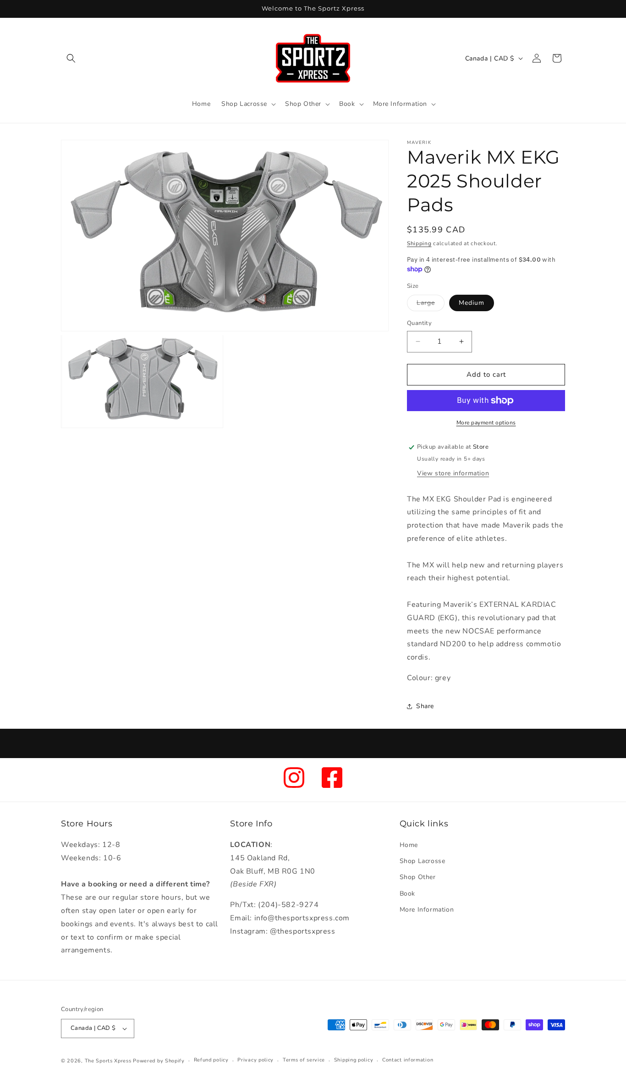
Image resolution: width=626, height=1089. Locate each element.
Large (431, 304)
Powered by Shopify (159, 1060)
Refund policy (211, 1059)
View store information (453, 473)
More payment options (486, 422)
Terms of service (304, 1059)
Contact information (407, 1059)
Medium (471, 302)
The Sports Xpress (108, 1060)
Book (407, 893)
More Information (427, 909)
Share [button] (425, 706)
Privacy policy (255, 1059)
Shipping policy (353, 1059)
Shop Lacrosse (422, 861)
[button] (71, 58)
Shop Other (418, 877)
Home (409, 845)
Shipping (419, 243)
